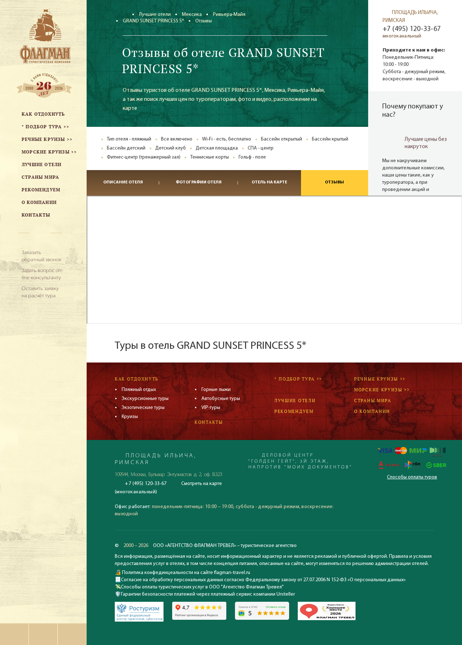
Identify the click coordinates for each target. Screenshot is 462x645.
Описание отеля (123, 182)
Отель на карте (269, 182)
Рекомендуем (294, 411)
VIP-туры (210, 407)
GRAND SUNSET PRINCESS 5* (153, 21)
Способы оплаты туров (412, 477)
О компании (372, 411)
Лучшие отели (155, 14)
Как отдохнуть (136, 379)
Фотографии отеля (199, 182)
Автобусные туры (220, 398)
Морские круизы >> (382, 389)
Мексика (192, 14)
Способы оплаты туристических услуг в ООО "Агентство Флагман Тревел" (202, 587)
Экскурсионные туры (145, 398)
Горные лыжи (216, 389)
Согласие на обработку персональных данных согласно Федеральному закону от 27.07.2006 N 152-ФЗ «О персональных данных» (263, 580)
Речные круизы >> (379, 379)
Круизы (130, 416)
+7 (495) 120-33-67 (412, 29)
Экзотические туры (143, 407)
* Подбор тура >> (298, 379)
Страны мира (372, 400)
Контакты (209, 422)
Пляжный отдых (139, 389)
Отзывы (334, 182)
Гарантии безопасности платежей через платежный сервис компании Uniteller (208, 594)
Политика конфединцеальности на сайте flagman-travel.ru (185, 572)
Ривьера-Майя (229, 14)
